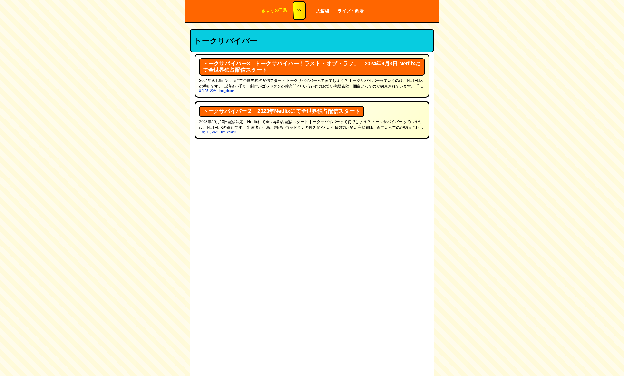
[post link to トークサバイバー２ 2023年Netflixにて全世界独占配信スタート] (312, 120)
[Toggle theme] (299, 10)
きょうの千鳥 (275, 10)
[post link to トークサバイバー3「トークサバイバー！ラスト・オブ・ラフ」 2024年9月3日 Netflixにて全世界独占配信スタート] (312, 76)
